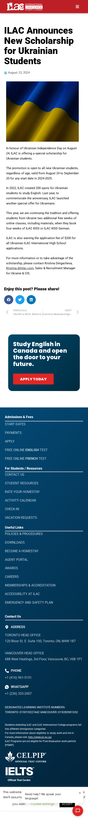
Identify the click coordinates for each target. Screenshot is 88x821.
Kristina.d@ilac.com (20, 268)
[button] (77, 6)
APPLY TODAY (33, 379)
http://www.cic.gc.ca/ (40, 737)
